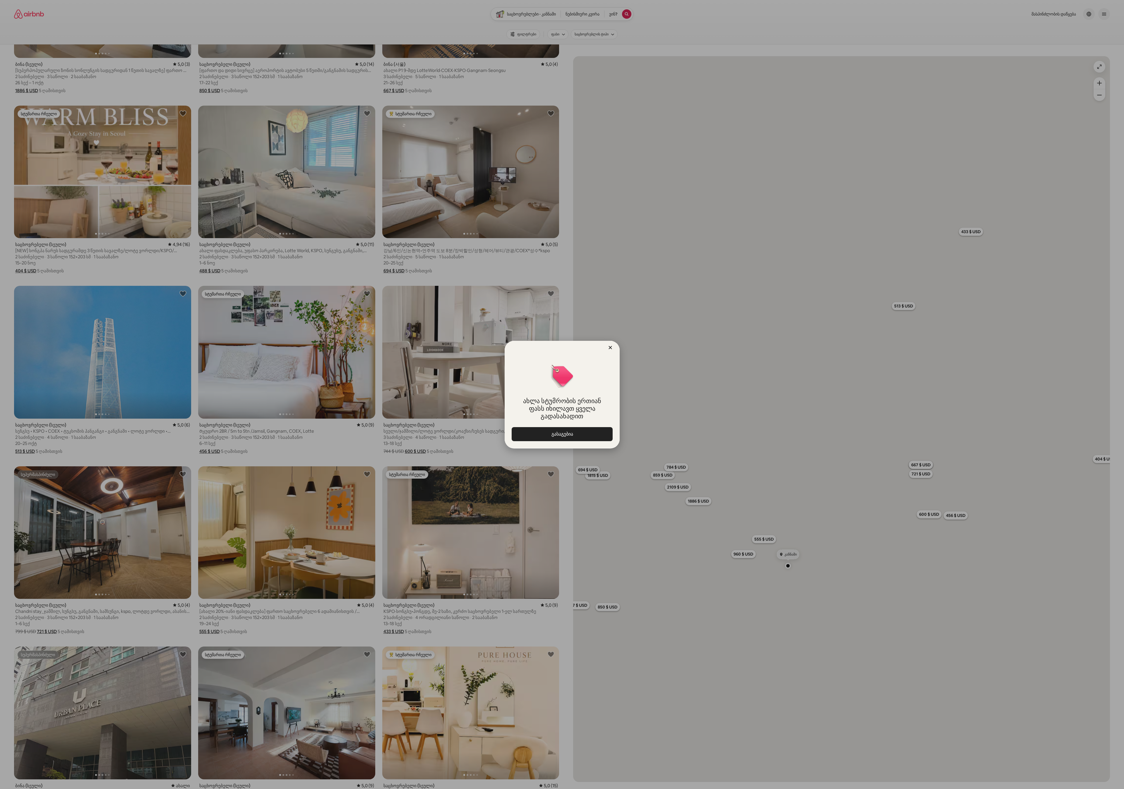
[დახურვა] (610, 347)
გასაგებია (562, 434)
